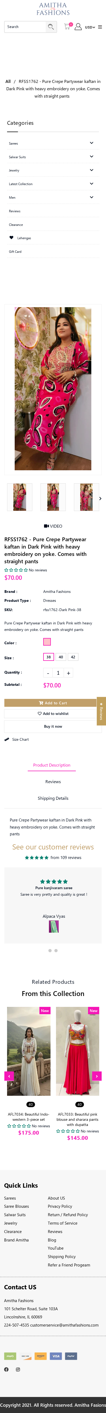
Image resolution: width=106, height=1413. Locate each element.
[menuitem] (53, 143)
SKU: (8, 609)
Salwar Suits (15, 1214)
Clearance (13, 1231)
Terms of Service (62, 1223)
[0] (67, 27)
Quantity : (13, 672)
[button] (50, 950)
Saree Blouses (16, 1206)
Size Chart (20, 739)
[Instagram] (19, 1369)
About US (56, 1198)
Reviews (53, 781)
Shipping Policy (62, 1256)
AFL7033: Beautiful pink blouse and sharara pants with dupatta (77, 1119)
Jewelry (10, 1223)
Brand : (10, 591)
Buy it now (53, 726)
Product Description (51, 765)
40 (61, 656)
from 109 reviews (66, 857)
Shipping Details (53, 798)
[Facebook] (7, 1369)
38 (48, 656)
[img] (36, 857)
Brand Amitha (16, 1240)
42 (73, 656)
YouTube (56, 1248)
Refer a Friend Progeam (69, 1265)
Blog (52, 1240)
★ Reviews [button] (101, 711)
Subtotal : (13, 684)
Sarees (10, 1198)
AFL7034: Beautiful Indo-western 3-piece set (28, 1117)
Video (55, 526)
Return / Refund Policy (68, 1214)
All (8, 81)
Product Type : (17, 600)
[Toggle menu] (91, 143)
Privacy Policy (60, 1206)
